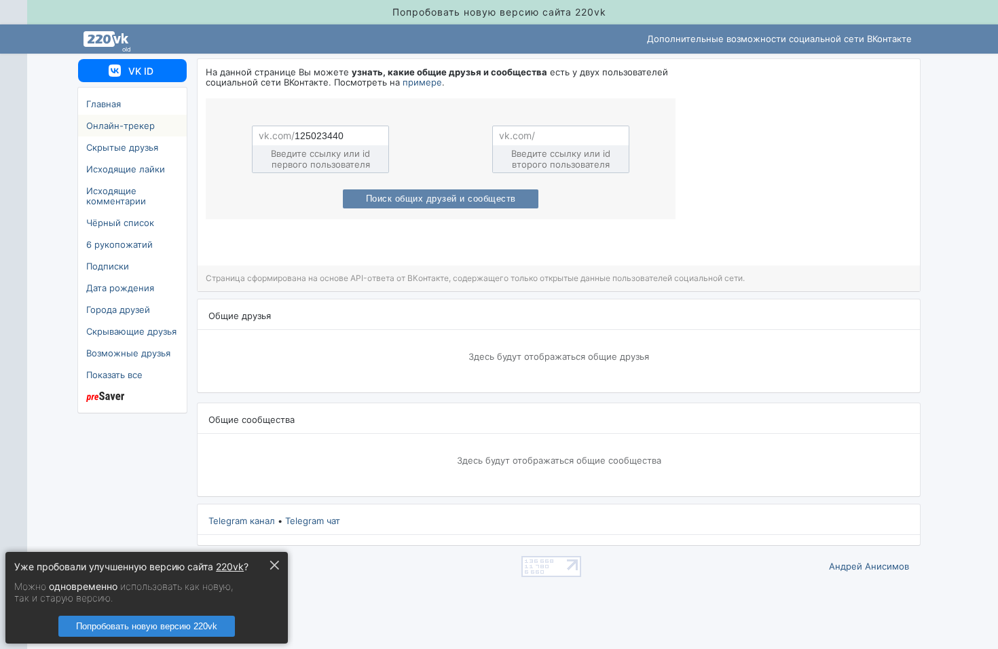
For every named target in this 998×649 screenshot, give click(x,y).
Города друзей (118, 309)
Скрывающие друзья (131, 331)
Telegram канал (241, 520)
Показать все (114, 374)
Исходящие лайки (125, 169)
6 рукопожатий (119, 244)
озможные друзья (128, 353)
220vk (230, 566)
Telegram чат (312, 520)
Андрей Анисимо (869, 566)
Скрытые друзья (122, 147)
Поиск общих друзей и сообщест (441, 199)
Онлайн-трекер (120, 125)
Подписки (107, 266)
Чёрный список (120, 222)
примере (422, 82)
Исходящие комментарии (116, 195)
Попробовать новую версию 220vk (146, 626)
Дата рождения (120, 287)
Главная (103, 103)
